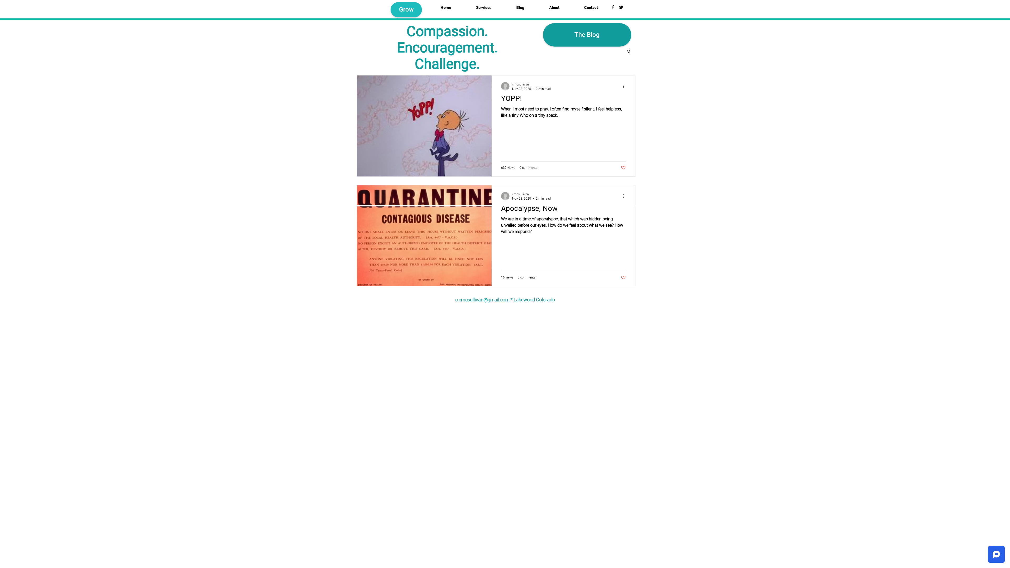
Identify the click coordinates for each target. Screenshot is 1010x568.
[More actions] (625, 86)
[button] (628, 51)
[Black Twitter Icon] (621, 7)
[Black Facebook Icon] (613, 7)
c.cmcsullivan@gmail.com (483, 299)
